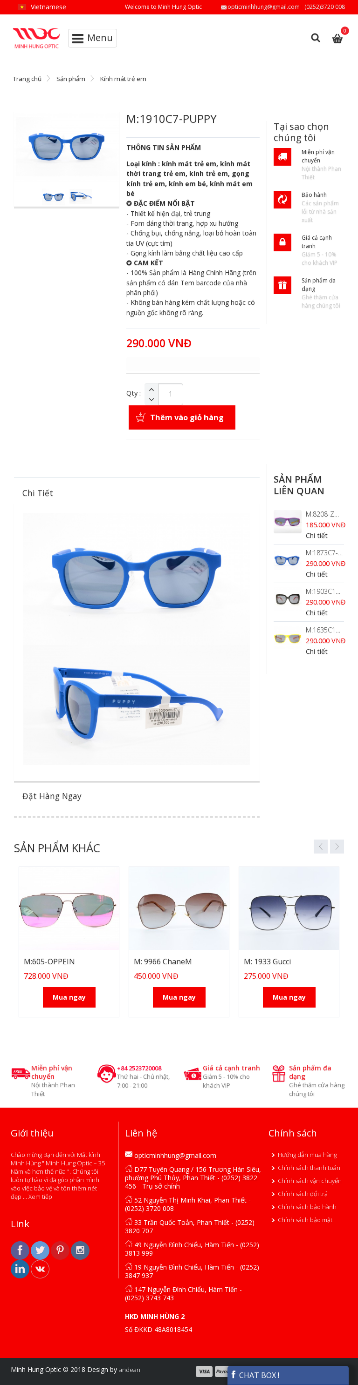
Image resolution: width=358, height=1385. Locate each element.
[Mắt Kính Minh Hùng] (37, 32)
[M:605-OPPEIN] (69, 908)
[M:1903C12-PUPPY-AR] (288, 599)
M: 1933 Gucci (267, 961)
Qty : (133, 393)
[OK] (40, 1268)
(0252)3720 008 (324, 7)
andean (129, 1369)
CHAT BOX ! (258, 1375)
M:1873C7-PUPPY (331, 552)
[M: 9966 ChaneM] (179, 908)
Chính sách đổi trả (303, 1194)
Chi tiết (317, 535)
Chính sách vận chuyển (310, 1181)
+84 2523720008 (139, 1068)
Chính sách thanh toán (309, 1167)
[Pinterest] (61, 1250)
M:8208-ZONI (325, 514)
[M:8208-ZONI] (288, 521)
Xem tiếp (40, 1196)
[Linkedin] (21, 1268)
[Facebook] (21, 1250)
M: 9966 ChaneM (163, 961)
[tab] (137, 493)
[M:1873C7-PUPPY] (288, 560)
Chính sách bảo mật (305, 1220)
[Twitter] (41, 1250)
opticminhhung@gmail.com (263, 7)
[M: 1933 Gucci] (289, 908)
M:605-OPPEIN (49, 961)
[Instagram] (80, 1250)
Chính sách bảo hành (307, 1207)
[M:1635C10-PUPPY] (288, 637)
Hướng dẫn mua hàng (307, 1154)
